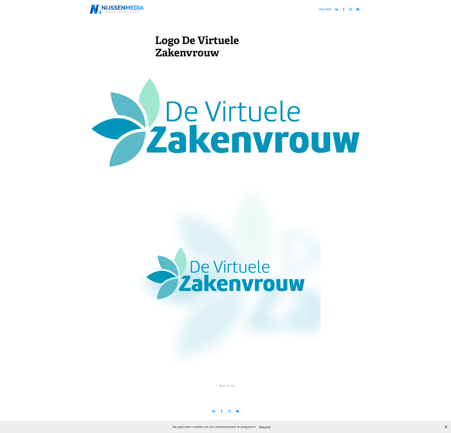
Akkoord (265, 427)
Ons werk (325, 9)
